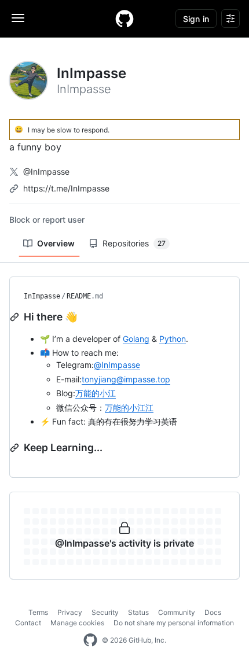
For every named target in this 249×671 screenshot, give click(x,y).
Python (172, 339)
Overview (56, 243)
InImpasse (42, 296)
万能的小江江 (129, 407)
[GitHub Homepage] (90, 640)
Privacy (69, 612)
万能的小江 (95, 393)
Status (138, 612)
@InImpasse (46, 171)
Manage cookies (77, 622)
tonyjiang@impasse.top (126, 379)
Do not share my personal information (173, 622)
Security (105, 612)
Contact (28, 622)
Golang (136, 339)
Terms (38, 612)
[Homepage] (124, 18)
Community (176, 612)
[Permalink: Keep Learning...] (16, 448)
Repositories (134, 243)
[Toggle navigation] (18, 18)
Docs (212, 612)
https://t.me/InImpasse (66, 188)
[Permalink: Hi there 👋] (16, 317)
